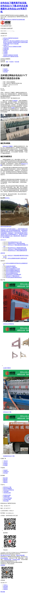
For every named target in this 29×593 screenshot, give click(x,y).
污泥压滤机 (9, 42)
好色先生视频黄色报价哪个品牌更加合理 (17, 258)
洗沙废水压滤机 (24, 42)
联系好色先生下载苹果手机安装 (12, 19)
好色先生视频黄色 (15, 40)
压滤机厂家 (6, 45)
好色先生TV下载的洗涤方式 (12, 276)
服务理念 (5, 480)
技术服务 (19, 46)
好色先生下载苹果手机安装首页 (10, 38)
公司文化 (10, 46)
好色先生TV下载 (7, 40)
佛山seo (18, 555)
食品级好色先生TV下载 (8, 456)
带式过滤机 (6, 500)
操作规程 (5, 50)
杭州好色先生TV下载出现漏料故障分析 (17, 250)
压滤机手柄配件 (7, 367)
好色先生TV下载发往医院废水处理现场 (17, 249)
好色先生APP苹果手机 (8, 323)
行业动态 (5, 55)
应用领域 (14, 46)
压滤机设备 (6, 48)
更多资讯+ (7, 197)
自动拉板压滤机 (7, 499)
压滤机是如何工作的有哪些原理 (13, 274)
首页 (7, 61)
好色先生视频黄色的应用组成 (13, 271)
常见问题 (15, 55)
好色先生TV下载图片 (8, 146)
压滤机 (13, 107)
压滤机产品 (6, 39)
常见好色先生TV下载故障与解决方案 (17, 247)
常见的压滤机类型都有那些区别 (14, 277)
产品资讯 (5, 53)
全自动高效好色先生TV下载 (15, 242)
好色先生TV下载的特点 (11, 267)
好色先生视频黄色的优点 (12, 273)
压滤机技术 (10, 55)
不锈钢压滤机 (6, 43)
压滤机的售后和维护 (11, 266)
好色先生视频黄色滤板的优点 (13, 270)
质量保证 (5, 482)
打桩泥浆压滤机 (16, 42)
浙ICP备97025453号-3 (6, 555)
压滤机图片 (15, 100)
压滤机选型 (6, 49)
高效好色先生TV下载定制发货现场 (16, 243)
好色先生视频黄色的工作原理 (13, 268)
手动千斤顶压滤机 (14, 43)
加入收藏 (3, 19)
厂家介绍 (5, 46)
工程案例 (5, 52)
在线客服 (3, 565)
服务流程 (5, 479)
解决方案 (5, 478)
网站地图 (22, 19)
